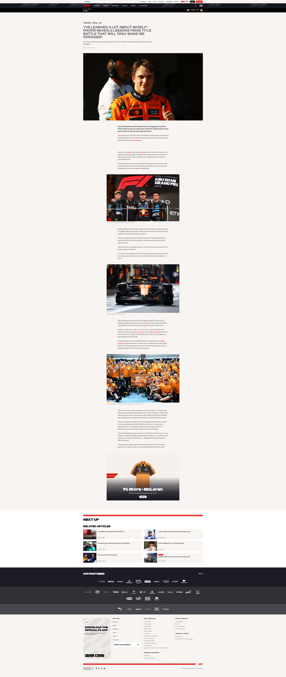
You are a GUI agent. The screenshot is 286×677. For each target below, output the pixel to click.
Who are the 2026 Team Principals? (107, 555)
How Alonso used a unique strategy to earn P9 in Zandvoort (114, 543)
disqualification (157, 332)
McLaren (144, 325)
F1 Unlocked (143, 5)
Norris (120, 135)
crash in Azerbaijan (139, 332)
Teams (133, 5)
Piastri (130, 152)
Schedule (96, 5)
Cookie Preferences (149, 658)
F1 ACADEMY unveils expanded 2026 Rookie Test (111, 532)
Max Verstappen (137, 140)
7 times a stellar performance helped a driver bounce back (174, 532)
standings (143, 152)
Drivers (124, 5)
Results (105, 5)
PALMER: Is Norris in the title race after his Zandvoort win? (174, 557)
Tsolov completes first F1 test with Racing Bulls (171, 543)
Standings (115, 5)
